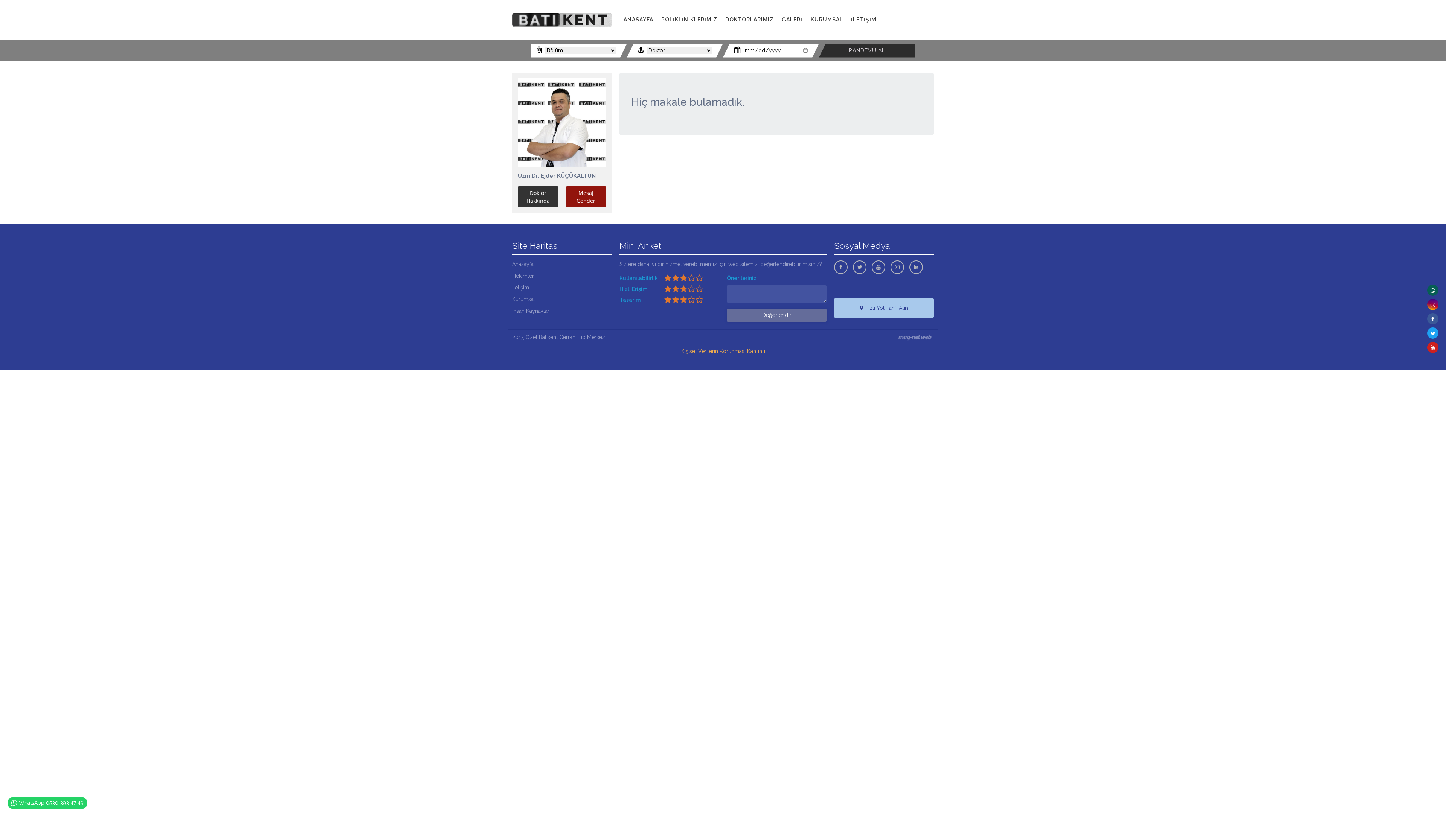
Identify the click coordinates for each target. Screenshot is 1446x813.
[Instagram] (1432, 304)
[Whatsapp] (1432, 290)
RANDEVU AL (867, 50)
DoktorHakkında (538, 196)
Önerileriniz (742, 278)
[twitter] (1432, 333)
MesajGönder (586, 196)
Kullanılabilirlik (638, 278)
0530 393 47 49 (913, 28)
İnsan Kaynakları (531, 311)
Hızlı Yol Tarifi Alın (885, 308)
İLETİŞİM (863, 20)
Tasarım (630, 300)
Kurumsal (523, 299)
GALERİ (792, 20)
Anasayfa (523, 264)
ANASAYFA (638, 20)
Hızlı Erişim (633, 289)
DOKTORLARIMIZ (749, 20)
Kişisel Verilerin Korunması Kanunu (723, 351)
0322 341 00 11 (910, 20)
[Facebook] (1432, 318)
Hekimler (523, 276)
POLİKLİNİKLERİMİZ (689, 20)
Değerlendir (776, 315)
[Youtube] (1432, 347)
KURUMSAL (827, 20)
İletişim (520, 288)
